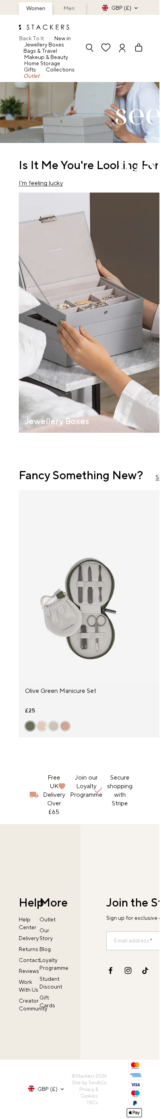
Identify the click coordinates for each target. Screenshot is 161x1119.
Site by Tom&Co (89, 1083)
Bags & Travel (40, 51)
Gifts (30, 70)
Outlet (31, 76)
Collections (60, 70)
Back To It (31, 38)
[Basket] (135, 48)
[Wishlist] (106, 48)
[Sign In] (122, 48)
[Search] (89, 48)
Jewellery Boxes (44, 45)
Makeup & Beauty (46, 57)
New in (62, 38)
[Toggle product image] (25, 590)
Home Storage (42, 63)
